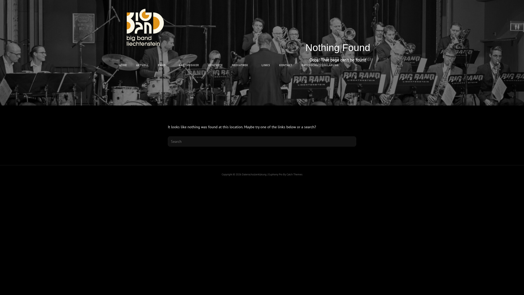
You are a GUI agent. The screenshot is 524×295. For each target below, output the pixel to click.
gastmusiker (189, 65)
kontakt (285, 65)
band (162, 65)
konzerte (215, 65)
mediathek (240, 65)
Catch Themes (294, 174)
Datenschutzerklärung (254, 174)
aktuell (142, 65)
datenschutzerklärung (320, 65)
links (266, 65)
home (123, 65)
